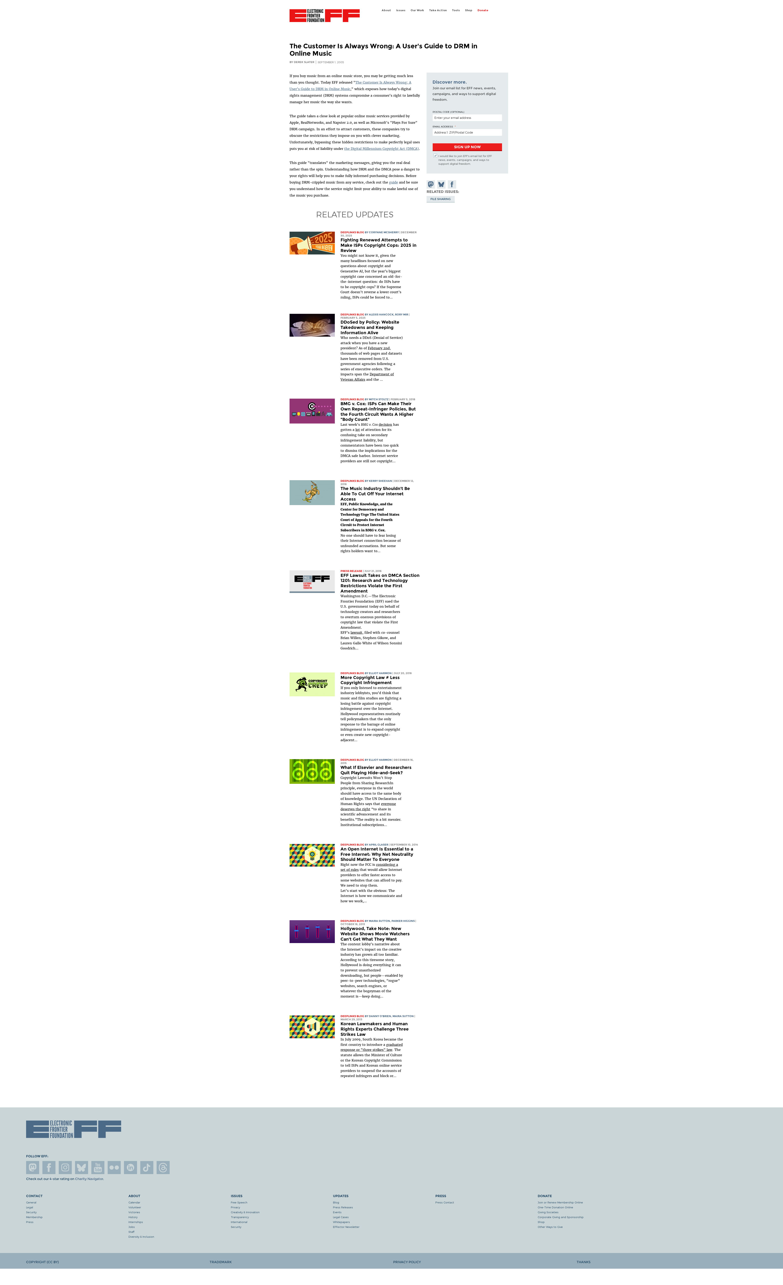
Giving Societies (548, 1212)
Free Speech (239, 1202)
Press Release (351, 571)
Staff (131, 1231)
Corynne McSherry (384, 232)
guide (393, 182)
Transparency (240, 1217)
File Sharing (440, 199)
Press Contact (444, 1202)
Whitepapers (341, 1221)
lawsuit (356, 632)
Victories (134, 1212)
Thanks (584, 1262)
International (239, 1221)
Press (29, 1221)
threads (163, 1167)
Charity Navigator (89, 1179)
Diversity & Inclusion (141, 1236)
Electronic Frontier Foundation (325, 18)
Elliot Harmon (380, 673)
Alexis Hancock (381, 314)
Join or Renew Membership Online (560, 1202)
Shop (468, 10)
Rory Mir (401, 314)
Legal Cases (341, 1217)
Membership (34, 1217)
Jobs (131, 1226)
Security (31, 1212)
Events (337, 1212)
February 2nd (379, 348)
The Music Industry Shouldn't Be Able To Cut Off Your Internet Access (375, 493)
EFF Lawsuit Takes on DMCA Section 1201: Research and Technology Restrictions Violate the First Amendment (380, 583)
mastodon (32, 1167)
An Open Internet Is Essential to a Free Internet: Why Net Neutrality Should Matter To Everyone (377, 854)
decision (385, 424)
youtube (97, 1167)
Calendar (134, 1202)
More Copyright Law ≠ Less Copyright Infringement (370, 680)
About (386, 10)
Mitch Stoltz (379, 399)
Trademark (221, 1262)
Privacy (235, 1207)
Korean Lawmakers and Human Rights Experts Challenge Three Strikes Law (375, 1029)
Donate (483, 10)
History (132, 1217)
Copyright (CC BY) (42, 1262)
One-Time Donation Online (555, 1207)
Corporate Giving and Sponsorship (561, 1217)
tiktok (146, 1167)
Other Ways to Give (550, 1226)
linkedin (130, 1167)
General (31, 1202)
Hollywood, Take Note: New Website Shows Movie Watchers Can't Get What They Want (375, 933)
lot (357, 430)
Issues (401, 10)
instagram (65, 1167)
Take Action (438, 10)
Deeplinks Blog (352, 232)
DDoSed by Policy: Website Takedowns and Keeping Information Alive (370, 327)
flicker (114, 1167)
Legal (29, 1207)
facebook (48, 1167)
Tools (456, 10)
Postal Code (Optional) (448, 111)
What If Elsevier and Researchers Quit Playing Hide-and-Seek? (376, 770)
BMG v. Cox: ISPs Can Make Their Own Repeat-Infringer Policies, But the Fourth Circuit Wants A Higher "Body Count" (378, 411)
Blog (336, 1202)
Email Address (443, 126)
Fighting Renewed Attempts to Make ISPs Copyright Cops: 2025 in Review (378, 245)
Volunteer (134, 1207)
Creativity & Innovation (245, 1212)
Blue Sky (81, 1167)
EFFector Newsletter (346, 1226)
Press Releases (343, 1207)
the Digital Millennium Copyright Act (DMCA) (381, 149)
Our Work (417, 10)
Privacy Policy (407, 1262)
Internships (135, 1221)
